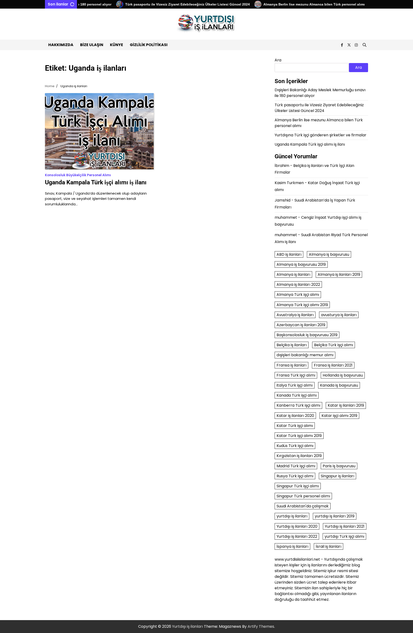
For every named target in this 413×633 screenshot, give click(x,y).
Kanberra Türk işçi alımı (298, 405)
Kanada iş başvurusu (339, 385)
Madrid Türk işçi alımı (296, 466)
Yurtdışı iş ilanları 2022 (297, 536)
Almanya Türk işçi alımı (298, 294)
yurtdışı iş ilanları (292, 516)
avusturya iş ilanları (339, 315)
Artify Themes (261, 626)
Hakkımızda (60, 45)
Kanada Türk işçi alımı (297, 395)
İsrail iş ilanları (328, 546)
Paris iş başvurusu (339, 466)
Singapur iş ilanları (337, 476)
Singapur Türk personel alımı (303, 496)
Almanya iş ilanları (293, 274)
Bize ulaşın (91, 45)
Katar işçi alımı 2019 (339, 415)
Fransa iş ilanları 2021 (333, 365)
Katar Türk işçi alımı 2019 (299, 435)
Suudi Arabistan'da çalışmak (303, 506)
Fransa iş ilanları (291, 365)
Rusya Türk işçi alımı (295, 476)
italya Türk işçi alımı (295, 385)
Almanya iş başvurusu (329, 254)
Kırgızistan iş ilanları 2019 (299, 455)
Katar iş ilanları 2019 (346, 405)
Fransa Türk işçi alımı (296, 375)
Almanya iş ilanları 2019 (339, 274)
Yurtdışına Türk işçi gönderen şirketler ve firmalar (320, 135)
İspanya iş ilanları (292, 546)
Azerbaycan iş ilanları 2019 (301, 325)
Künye (116, 45)
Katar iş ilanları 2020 (295, 415)
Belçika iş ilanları (292, 345)
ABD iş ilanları (289, 254)
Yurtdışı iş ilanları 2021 (344, 526)
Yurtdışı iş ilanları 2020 (297, 526)
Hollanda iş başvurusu (343, 375)
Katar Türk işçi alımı (295, 425)
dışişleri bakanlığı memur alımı (305, 355)
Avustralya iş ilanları (295, 315)
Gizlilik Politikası (149, 45)
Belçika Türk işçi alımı (333, 345)
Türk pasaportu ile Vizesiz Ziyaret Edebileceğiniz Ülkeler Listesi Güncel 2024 (177, 4)
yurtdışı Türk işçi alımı (344, 536)
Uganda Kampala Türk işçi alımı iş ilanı (96, 182)
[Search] (364, 44)
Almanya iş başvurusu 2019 (301, 264)
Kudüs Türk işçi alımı (295, 445)
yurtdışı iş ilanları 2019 (334, 516)
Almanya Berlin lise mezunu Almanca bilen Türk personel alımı (303, 4)
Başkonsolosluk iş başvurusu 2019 (307, 335)
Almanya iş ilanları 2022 (298, 284)
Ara (278, 60)
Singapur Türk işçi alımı (298, 486)
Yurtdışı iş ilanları (187, 626)
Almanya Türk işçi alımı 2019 (302, 305)
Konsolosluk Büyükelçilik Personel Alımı (78, 175)
